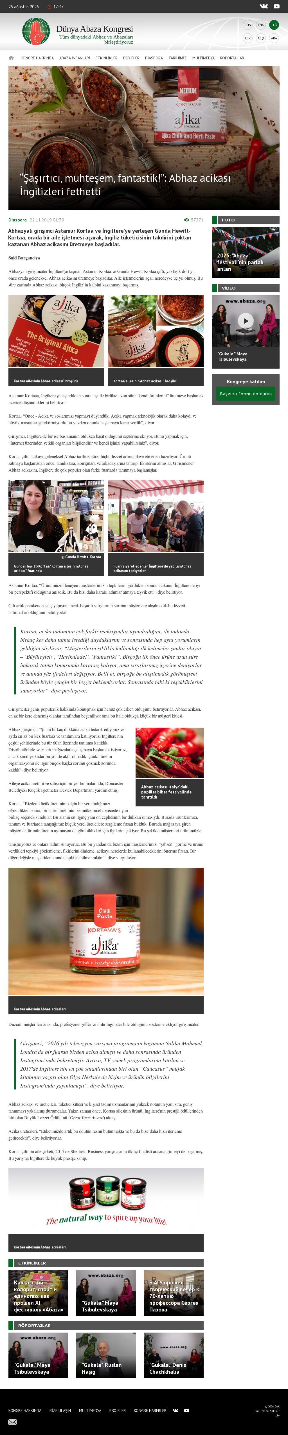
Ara (274, 38)
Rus (248, 25)
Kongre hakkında (37, 57)
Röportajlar (232, 57)
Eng (261, 25)
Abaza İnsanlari (74, 57)
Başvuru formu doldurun (246, 393)
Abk (248, 38)
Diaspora (154, 57)
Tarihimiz (177, 57)
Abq (261, 38)
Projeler (131, 57)
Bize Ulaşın (60, 1410)
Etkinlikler (107, 57)
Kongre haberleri (151, 1410)
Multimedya (203, 57)
